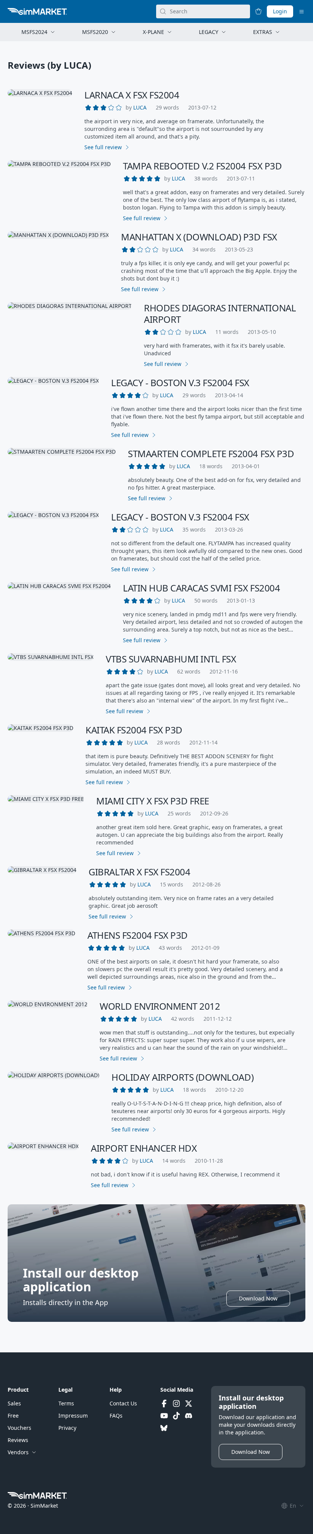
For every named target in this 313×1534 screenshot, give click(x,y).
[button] (140, 107)
